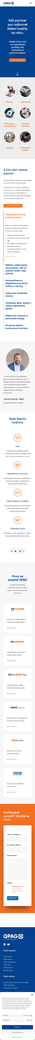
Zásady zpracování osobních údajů (16, 982)
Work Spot (7, 965)
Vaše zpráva (12, 855)
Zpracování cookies (11, 988)
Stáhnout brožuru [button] (14, 205)
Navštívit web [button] (11, 628)
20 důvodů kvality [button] (17, 60)
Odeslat (12, 898)
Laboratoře (25, 102)
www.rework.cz (10, 256)
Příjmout (17, 1027)
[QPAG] (9, 3)
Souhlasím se (19, 889)
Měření (10, 102)
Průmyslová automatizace (10, 125)
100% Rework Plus (10, 962)
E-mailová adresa (14, 845)
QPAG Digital (8, 967)
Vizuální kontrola (25, 125)
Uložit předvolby (17, 1032)
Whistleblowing (9, 985)
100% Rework (8, 959)
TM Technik (8, 957)
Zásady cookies (16, 1037)
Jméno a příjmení (14, 834)
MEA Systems (8, 970)
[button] (32, 994)
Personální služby (25, 149)
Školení (9, 148)
